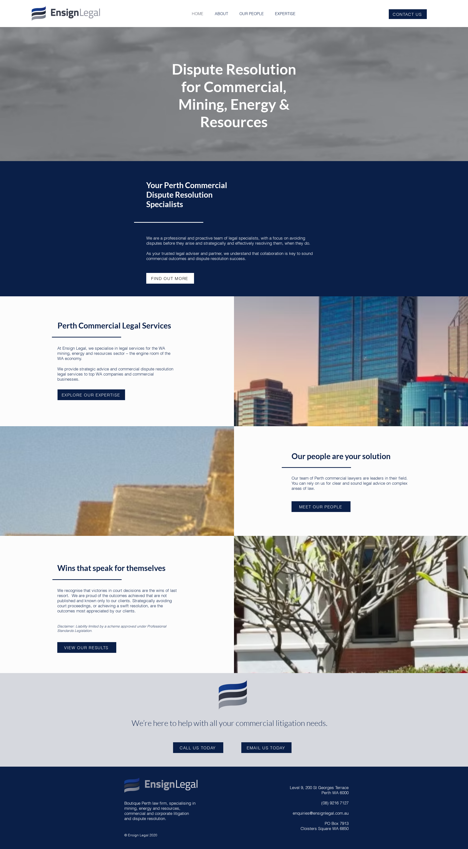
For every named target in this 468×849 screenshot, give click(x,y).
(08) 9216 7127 (335, 802)
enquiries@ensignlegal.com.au (321, 813)
